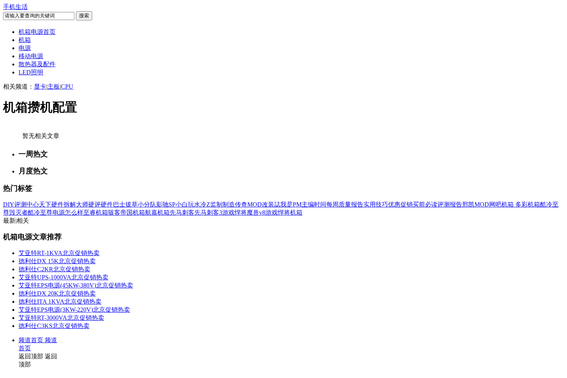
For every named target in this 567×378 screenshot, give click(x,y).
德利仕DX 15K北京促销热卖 (57, 261)
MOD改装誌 (263, 204)
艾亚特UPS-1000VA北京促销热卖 (63, 277)
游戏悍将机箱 (283, 212)
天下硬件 (51, 204)
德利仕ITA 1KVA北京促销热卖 (60, 301)
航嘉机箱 (157, 212)
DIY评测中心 (21, 204)
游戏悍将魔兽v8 (243, 212)
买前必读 (425, 204)
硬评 (94, 204)
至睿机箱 (95, 212)
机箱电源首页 (37, 32)
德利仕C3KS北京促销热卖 (54, 326)
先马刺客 (182, 212)
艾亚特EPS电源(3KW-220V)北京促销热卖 (74, 309)
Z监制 (214, 204)
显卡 (40, 86)
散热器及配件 (37, 64)
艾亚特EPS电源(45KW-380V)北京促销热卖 (76, 285)
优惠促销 (400, 204)
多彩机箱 (527, 204)
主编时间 (314, 204)
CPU (67, 86)
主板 (53, 86)
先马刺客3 (208, 212)
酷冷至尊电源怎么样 (55, 212)
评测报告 (449, 204)
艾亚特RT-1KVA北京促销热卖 (59, 253)
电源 (25, 48)
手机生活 (15, 6)
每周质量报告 (344, 204)
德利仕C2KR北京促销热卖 (54, 269)
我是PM (291, 204)
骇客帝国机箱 (126, 212)
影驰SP (166, 204)
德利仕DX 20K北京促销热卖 (57, 293)
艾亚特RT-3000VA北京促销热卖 (61, 317)
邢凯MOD (475, 204)
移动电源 (31, 56)
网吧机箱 (502, 204)
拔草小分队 (140, 204)
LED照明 (31, 72)
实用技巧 (375, 204)
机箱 (25, 40)
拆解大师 (76, 204)
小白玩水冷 (191, 204)
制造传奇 (235, 204)
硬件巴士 (113, 204)
